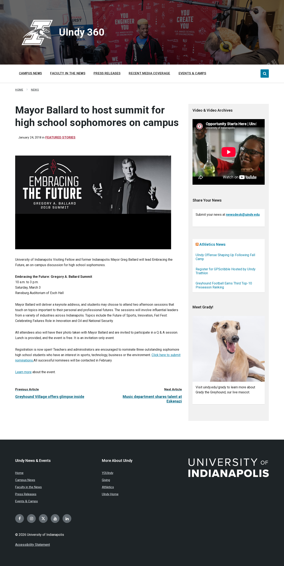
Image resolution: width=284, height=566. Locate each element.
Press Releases (25, 494)
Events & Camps (26, 501)
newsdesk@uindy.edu (243, 215)
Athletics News (212, 244)
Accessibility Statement (32, 545)
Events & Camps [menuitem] (192, 73)
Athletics (108, 487)
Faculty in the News (28, 487)
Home (19, 89)
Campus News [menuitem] (30, 73)
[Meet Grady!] (229, 349)
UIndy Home (110, 494)
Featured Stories (60, 137)
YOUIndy (107, 473)
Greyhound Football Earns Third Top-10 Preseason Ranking (224, 285)
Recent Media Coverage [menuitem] (149, 73)
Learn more (23, 372)
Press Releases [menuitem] (107, 73)
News (35, 89)
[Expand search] (265, 73)
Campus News (25, 480)
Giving (106, 480)
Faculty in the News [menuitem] (67, 73)
